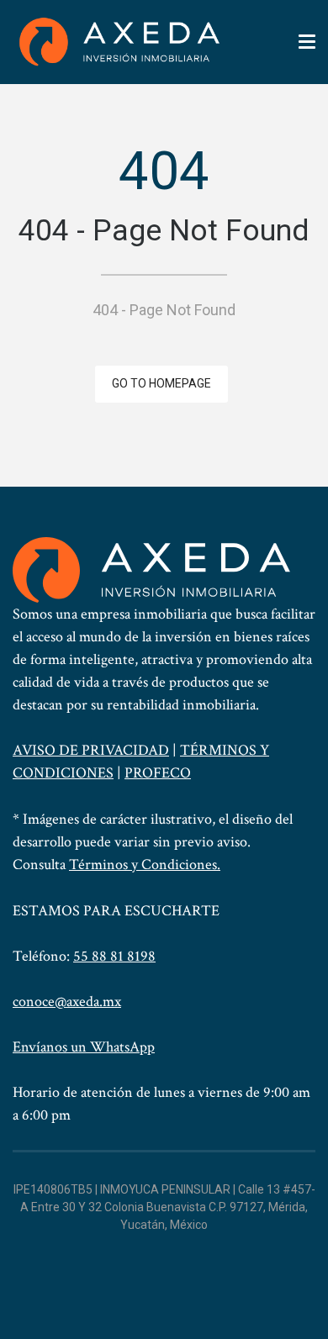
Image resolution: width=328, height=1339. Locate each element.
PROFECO (157, 773)
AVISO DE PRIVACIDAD (91, 750)
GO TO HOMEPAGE (161, 383)
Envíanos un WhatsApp (84, 1047)
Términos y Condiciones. (144, 864)
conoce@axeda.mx (67, 1001)
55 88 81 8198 (114, 956)
